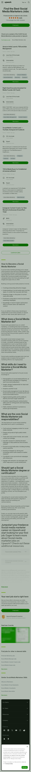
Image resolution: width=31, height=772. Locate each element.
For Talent (5, 708)
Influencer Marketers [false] (7, 681)
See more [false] (15, 81)
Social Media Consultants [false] (8, 688)
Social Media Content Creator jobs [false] (10, 662)
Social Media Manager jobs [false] (8, 659)
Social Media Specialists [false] (8, 691)
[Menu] (2, 2)
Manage (24, 767)
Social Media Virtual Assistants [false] (9, 685)
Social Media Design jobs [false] (8, 665)
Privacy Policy (9, 763)
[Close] (27, 746)
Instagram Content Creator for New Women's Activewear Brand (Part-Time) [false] (15, 210)
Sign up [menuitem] (24, 2)
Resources (6, 714)
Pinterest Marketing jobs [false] (8, 655)
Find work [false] (15, 25)
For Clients (6, 702)
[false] (5, 40)
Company (5, 720)
